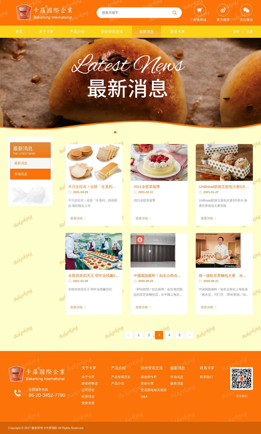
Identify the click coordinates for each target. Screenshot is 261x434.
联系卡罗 (177, 32)
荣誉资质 (88, 403)
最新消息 (146, 32)
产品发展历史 (121, 377)
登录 (236, 31)
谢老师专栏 (149, 377)
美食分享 (147, 383)
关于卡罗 (46, 32)
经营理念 (88, 396)
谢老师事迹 (90, 383)
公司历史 (88, 390)
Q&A (144, 396)
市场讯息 (20, 174)
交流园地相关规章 (154, 390)
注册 (249, 31)
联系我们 (206, 377)
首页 (19, 32)
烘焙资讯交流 (112, 32)
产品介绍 (77, 32)
